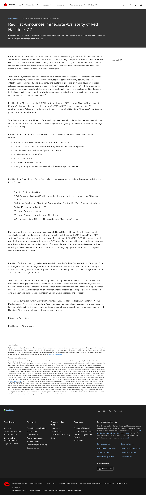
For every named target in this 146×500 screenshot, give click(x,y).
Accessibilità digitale (74, 491)
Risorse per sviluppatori (35, 438)
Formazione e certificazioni (36, 428)
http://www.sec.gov (16, 381)
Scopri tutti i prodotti (11, 444)
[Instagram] (120, 412)
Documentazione (33, 448)
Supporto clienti (32, 435)
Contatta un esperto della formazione (83, 436)
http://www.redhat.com (55, 354)
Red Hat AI (7, 428)
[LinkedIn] (98, 412)
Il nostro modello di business (107, 448)
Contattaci (61, 483)
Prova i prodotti (56, 428)
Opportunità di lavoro (36, 483)
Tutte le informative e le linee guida (54, 491)
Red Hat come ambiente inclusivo (90, 483)
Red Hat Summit (121, 483)
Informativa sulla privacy (19, 491)
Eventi (48, 483)
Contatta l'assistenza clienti (83, 431)
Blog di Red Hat (72, 483)
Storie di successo (103, 452)
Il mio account (32, 431)
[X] (115, 412)
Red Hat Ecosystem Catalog (37, 445)
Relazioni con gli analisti (105, 457)
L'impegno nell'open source (130, 448)
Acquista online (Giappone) (60, 435)
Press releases (13, 18)
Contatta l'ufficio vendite (82, 428)
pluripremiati (124, 438)
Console (53, 438)
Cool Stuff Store (109, 483)
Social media (78, 440)
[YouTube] (104, 412)
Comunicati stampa (127, 444)
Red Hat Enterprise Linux (12, 431)
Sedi (53, 483)
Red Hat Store (56, 431)
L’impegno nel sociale (128, 452)
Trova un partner (33, 441)
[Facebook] (109, 412)
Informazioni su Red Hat (19, 483)
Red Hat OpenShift (10, 435)
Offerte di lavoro (126, 457)
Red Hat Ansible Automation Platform (11, 439)
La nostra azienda (103, 444)
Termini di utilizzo (35, 491)
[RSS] (121, 60)
